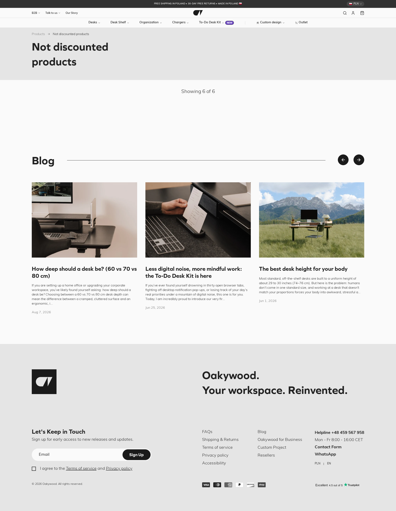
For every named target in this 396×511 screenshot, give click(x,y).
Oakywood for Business (280, 440)
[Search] (345, 13)
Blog (262, 432)
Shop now (229, 4)
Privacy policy (119, 469)
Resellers (266, 455)
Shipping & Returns (220, 440)
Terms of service (81, 469)
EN (329, 463)
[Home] (198, 12)
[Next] (359, 159)
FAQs (207, 432)
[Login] (353, 13)
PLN (317, 463)
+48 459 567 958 (347, 433)
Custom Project (272, 448)
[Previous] (343, 159)
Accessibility (214, 463)
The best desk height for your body (303, 268)
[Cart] (362, 13)
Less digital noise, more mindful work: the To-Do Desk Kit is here (193, 272)
